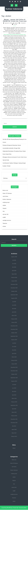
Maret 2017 (14, 432)
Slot (4, 211)
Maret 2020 (14, 429)
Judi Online (5, 196)
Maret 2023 (14, 398)
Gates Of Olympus (7, 193)
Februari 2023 (14, 401)
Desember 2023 (14, 367)
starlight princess (7, 220)
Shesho (16, 23)
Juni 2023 (14, 388)
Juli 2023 (14, 384)
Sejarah (4, 208)
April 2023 (14, 394)
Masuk (14, 448)
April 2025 (14, 312)
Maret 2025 (14, 315)
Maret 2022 (14, 412)
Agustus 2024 (14, 339)
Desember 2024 (14, 325)
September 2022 (14, 405)
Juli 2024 (14, 343)
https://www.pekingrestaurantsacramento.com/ (15, 34)
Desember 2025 (14, 284)
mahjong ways (6, 202)
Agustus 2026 (14, 256)
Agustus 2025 (14, 298)
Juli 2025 (14, 301)
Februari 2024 (14, 360)
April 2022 (14, 408)
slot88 (4, 217)
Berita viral (5, 190)
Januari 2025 (14, 322)
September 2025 (14, 294)
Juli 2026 (14, 260)
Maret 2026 (14, 274)
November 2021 (14, 422)
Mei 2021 (14, 426)
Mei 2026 (14, 267)
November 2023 (14, 370)
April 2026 (14, 270)
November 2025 (14, 287)
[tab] (12, 5)
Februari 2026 (14, 277)
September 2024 (14, 336)
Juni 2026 (14, 263)
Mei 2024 (14, 350)
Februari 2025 (14, 318)
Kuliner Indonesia (14, 9)
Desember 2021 (14, 419)
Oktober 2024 (14, 332)
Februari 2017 (14, 436)
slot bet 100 (5, 214)
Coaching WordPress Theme (8, 507)
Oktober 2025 (14, 291)
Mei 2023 (14, 391)
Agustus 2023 (14, 381)
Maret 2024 (14, 356)
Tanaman (5, 223)
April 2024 (14, 353)
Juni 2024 (14, 346)
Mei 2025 (14, 308)
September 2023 (14, 377)
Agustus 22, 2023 (8, 23)
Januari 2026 (14, 280)
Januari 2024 (14, 363)
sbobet (4, 205)
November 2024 (14, 329)
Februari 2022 (14, 415)
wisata (4, 226)
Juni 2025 (14, 305)
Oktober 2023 (14, 374)
